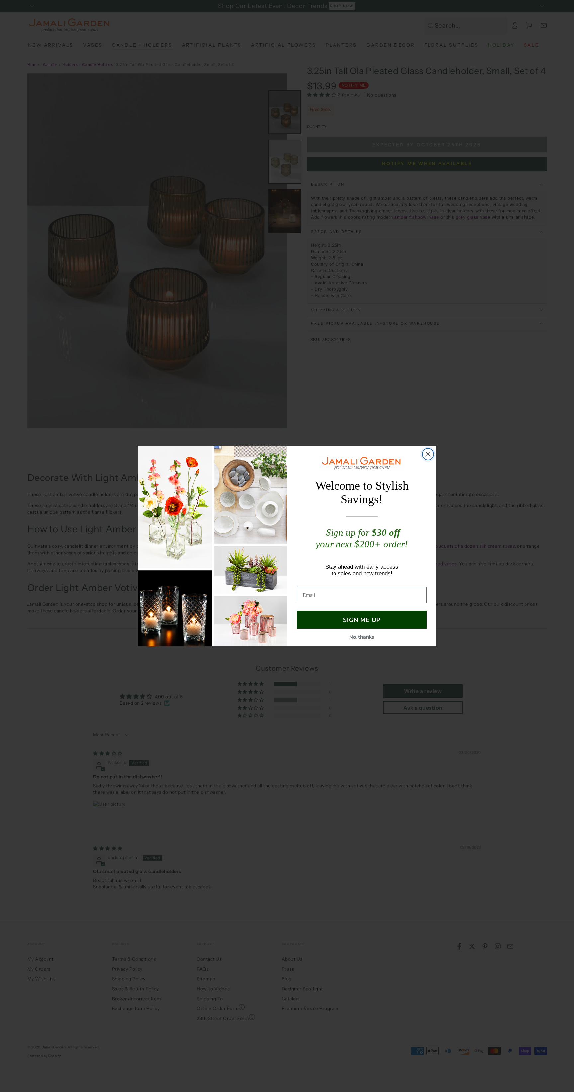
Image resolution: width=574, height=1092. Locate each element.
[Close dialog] (428, 454)
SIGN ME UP (362, 620)
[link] (362, 463)
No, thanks (361, 637)
